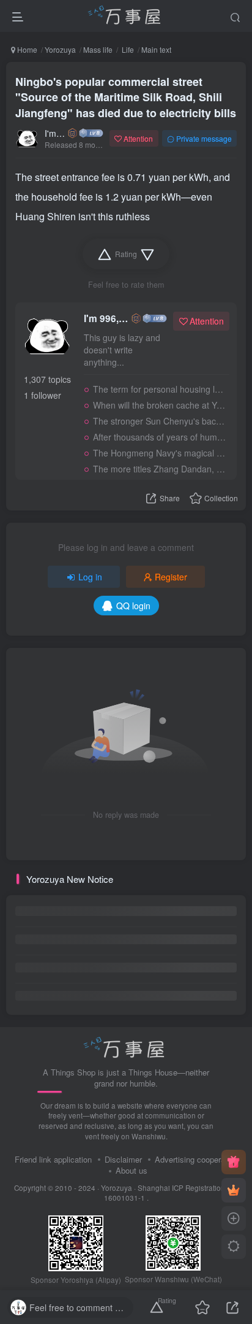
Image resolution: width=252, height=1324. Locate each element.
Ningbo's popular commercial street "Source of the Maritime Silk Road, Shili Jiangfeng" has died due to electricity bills (125, 97)
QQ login (133, 605)
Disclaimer (123, 1159)
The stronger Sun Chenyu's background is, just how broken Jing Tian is (159, 421)
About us (131, 1170)
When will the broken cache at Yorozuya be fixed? (159, 405)
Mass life (98, 49)
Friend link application (53, 1159)
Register (171, 577)
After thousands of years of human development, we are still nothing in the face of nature (159, 437)
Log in (90, 577)
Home (26, 49)
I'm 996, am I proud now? (55, 133)
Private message (204, 138)
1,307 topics (47, 379)
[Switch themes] (233, 1246)
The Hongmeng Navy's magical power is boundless (159, 453)
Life (127, 49)
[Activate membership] (233, 1190)
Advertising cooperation (196, 1159)
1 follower (42, 395)
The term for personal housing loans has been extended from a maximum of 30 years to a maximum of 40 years (159, 389)
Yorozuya (60, 49)
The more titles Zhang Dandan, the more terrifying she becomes (159, 469)
